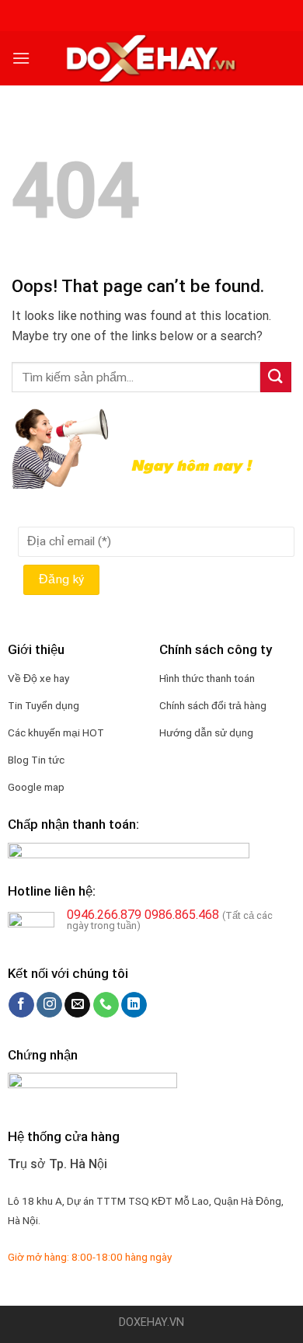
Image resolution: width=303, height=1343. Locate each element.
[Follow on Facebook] (21, 1005)
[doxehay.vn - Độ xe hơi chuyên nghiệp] (151, 58)
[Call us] (106, 1005)
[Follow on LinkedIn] (134, 1005)
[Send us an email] (77, 1005)
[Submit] (275, 377)
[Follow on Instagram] (49, 1005)
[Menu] (21, 58)
